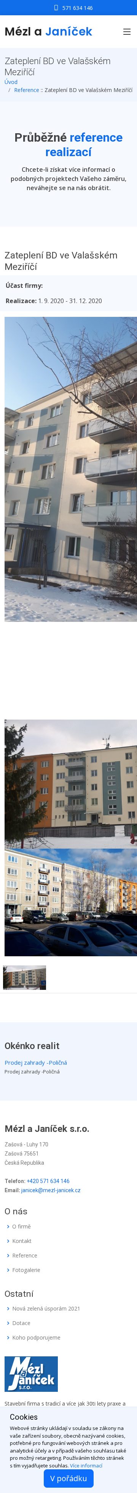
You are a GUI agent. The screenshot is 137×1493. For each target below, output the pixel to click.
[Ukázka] (24, 977)
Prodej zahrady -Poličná (36, 1062)
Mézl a (49, 31)
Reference (26, 90)
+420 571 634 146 (48, 1181)
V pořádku (68, 1478)
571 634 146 (77, 7)
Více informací (86, 1465)
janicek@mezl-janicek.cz (51, 1190)
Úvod (11, 82)
